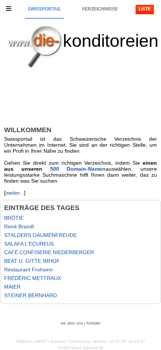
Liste (145, 9)
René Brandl (19, 226)
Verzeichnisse (100, 9)
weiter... (15, 193)
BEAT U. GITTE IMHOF (32, 261)
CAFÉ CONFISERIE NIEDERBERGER (49, 252)
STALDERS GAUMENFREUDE (40, 235)
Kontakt (93, 323)
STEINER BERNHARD (30, 295)
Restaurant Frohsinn (28, 270)
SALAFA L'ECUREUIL (29, 244)
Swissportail (44, 9)
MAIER (12, 287)
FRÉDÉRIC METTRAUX (32, 278)
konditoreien (110, 41)
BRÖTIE (14, 218)
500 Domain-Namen (78, 169)
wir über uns (72, 323)
